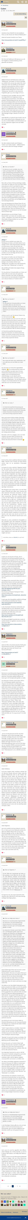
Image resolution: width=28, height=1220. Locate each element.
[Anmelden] (22, 2)
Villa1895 (15, 537)
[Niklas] (19, 1205)
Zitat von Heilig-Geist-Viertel (12, 918)
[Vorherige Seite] (8, 1186)
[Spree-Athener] (5, 1205)
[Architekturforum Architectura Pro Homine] (4, 2)
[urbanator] (5, 1201)
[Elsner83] (3, 1205)
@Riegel (3, 239)
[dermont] (14, 1201)
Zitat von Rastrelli (9, 166)
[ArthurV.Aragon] (8, 1205)
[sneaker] (25, 1205)
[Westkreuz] (11, 1201)
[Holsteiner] (11, 1205)
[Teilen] (25, 17)
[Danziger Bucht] (22, 1201)
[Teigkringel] (8, 1201)
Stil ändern (24, 1211)
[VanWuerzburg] (14, 1205)
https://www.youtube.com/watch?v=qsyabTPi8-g (13, 40)
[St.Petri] (22, 1205)
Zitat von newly (8, 403)
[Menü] (26, 2)
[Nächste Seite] (19, 1186)
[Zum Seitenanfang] (25, 1217)
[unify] (17, 1205)
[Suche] (18, 2)
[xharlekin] (17, 1201)
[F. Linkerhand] (3, 1201)
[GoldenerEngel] (19, 1201)
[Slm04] (25, 1201)
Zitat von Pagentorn (10, 869)
